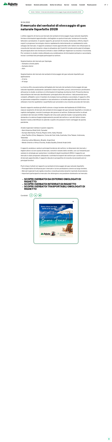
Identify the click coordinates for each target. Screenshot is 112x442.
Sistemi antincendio (41, 5)
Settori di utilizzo (56, 5)
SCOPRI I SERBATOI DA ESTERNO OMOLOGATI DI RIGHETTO (52, 180)
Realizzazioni (92, 5)
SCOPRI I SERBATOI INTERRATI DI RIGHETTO (50, 184)
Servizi (66, 5)
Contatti (82, 5)
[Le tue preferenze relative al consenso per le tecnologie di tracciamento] (109, 439)
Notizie (38, 12)
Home (32, 12)
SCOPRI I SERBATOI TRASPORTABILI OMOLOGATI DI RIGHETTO (54, 187)
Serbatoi (29, 5)
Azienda (74, 5)
